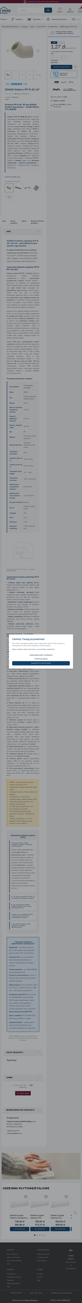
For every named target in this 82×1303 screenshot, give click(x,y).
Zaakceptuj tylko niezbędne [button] (41, 655)
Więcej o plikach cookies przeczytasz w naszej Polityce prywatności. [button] (33, 649)
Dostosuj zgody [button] (41, 659)
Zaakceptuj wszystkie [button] (41, 663)
